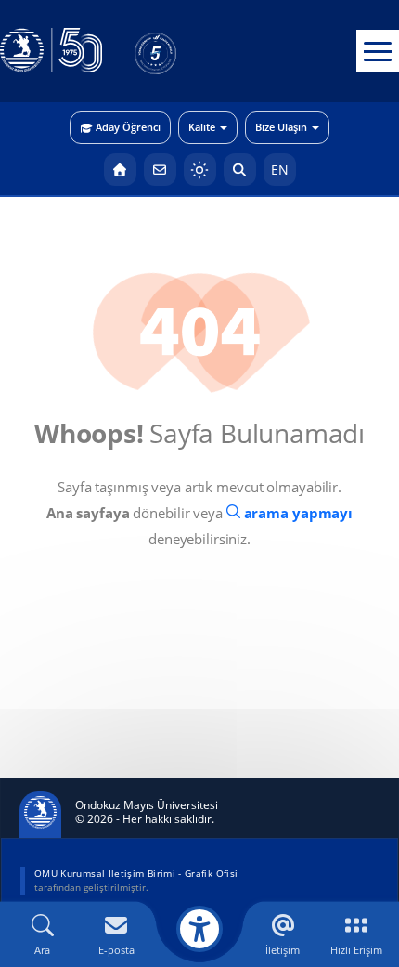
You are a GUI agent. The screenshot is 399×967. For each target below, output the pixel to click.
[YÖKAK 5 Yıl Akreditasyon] (186, 51)
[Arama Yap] (240, 169)
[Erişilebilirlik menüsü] (199, 929)
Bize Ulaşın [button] (281, 127)
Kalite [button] (201, 127)
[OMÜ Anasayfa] (120, 169)
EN (280, 169)
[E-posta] (160, 169)
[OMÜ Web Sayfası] (51, 51)
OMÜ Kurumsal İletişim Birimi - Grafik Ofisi (136, 873)
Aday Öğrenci (128, 127)
